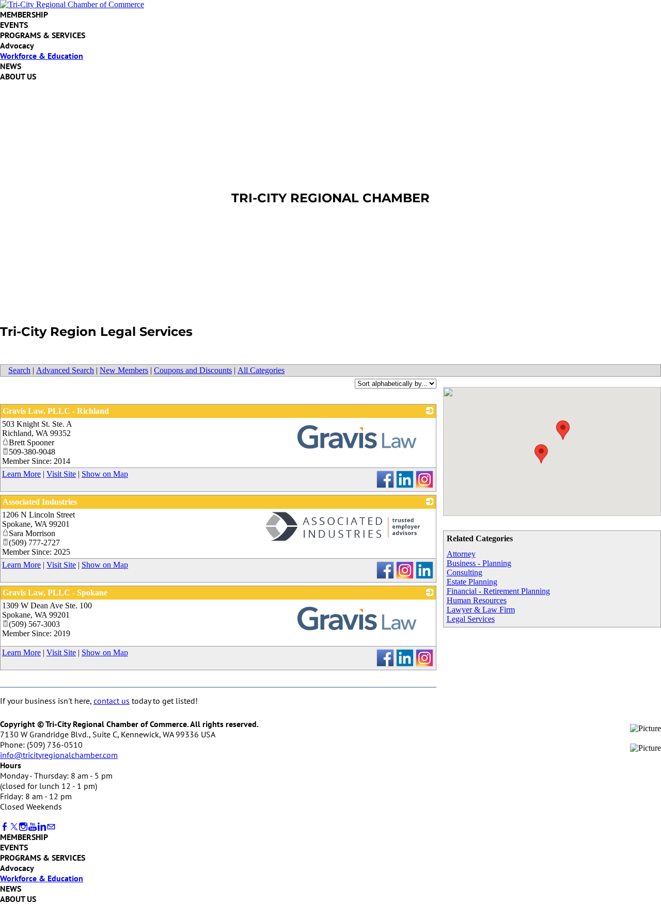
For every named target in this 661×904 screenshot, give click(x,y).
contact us (111, 701)
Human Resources (477, 600)
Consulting (464, 572)
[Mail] (51, 826)
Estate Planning (472, 581)
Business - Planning (479, 563)
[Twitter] (14, 826)
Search (19, 370)
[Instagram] (23, 826)
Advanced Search (65, 370)
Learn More (21, 474)
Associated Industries (40, 501)
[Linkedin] (42, 826)
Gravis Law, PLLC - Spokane (55, 592)
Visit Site (61, 474)
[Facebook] (5, 826)
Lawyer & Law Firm (481, 609)
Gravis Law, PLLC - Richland (56, 411)
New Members (124, 370)
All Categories (261, 370)
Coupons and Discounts (193, 370)
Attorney (461, 554)
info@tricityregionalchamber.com (59, 755)
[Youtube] (32, 826)
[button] (541, 453)
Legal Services (471, 619)
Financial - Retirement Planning (498, 591)
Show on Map (105, 474)
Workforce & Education (41, 56)
